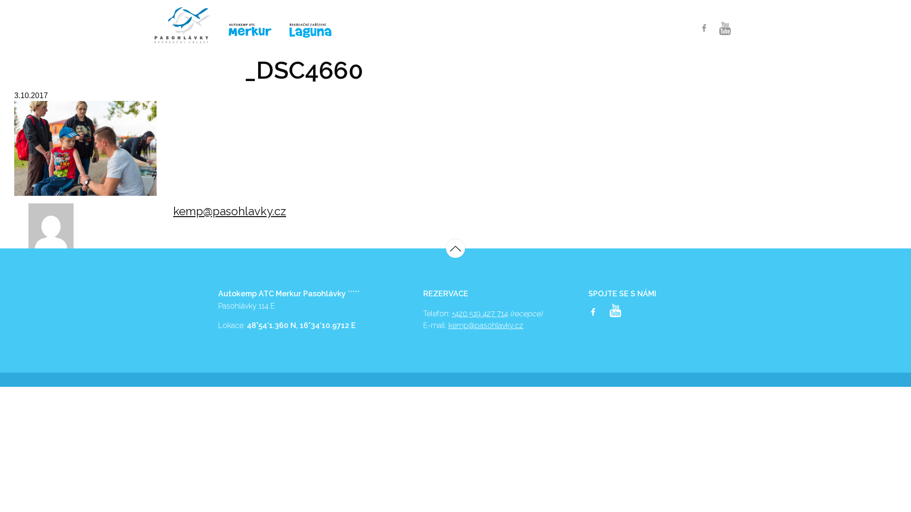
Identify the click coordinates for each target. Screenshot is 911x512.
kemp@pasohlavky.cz (229, 211)
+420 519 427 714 (480, 313)
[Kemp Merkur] (251, 30)
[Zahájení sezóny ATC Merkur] (187, 25)
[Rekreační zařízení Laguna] (316, 31)
